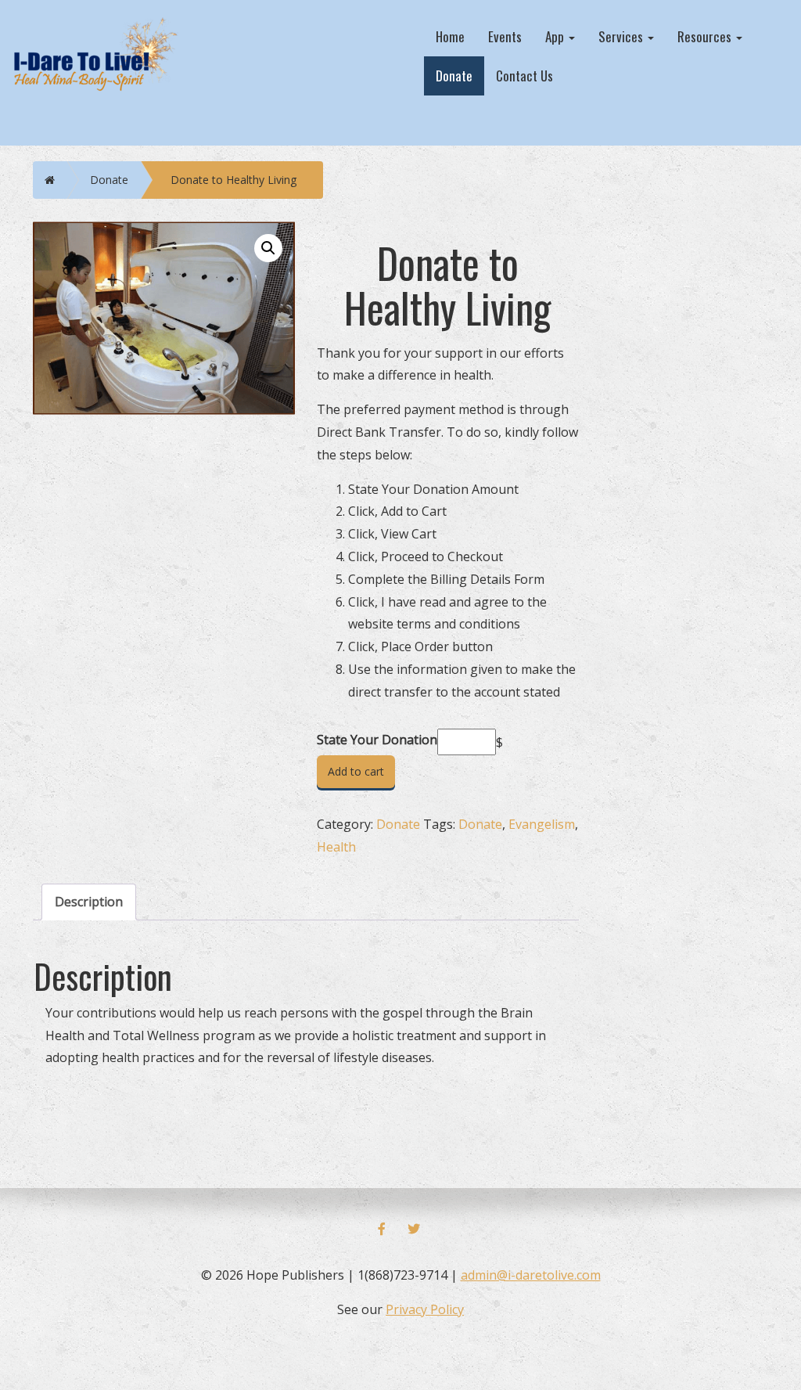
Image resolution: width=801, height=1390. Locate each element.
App (556, 36)
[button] (268, 248)
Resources (706, 36)
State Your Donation (377, 739)
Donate (454, 75)
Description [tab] (89, 901)
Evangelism (541, 824)
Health (336, 846)
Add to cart (356, 771)
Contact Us (524, 75)
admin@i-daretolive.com (531, 1275)
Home (450, 36)
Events (505, 36)
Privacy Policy (425, 1309)
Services (622, 36)
